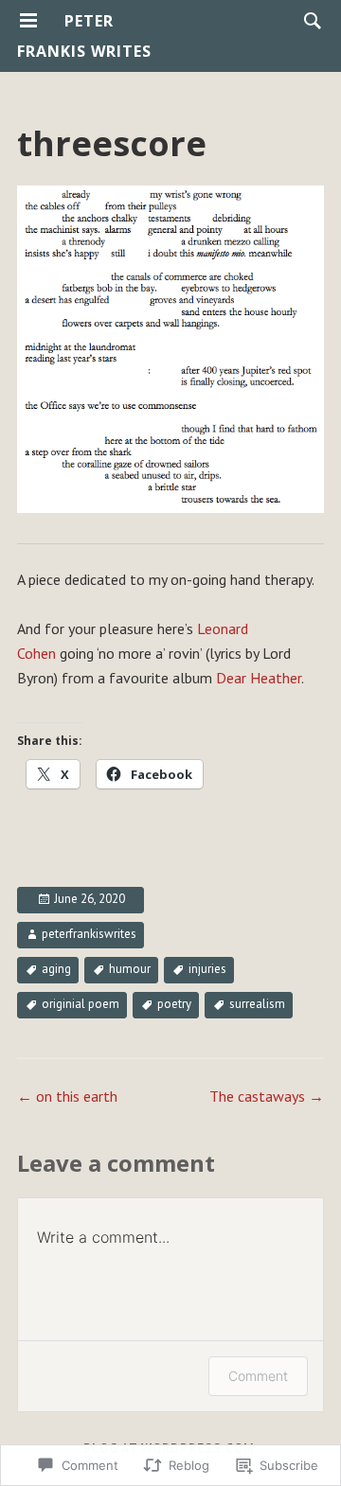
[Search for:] (308, 19)
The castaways (266, 1096)
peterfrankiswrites (89, 934)
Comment (258, 1376)
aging (56, 969)
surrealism (257, 1004)
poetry (174, 1004)
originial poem (80, 1004)
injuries (207, 969)
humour (130, 969)
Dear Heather (258, 677)
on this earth (67, 1096)
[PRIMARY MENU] (28, 20)
